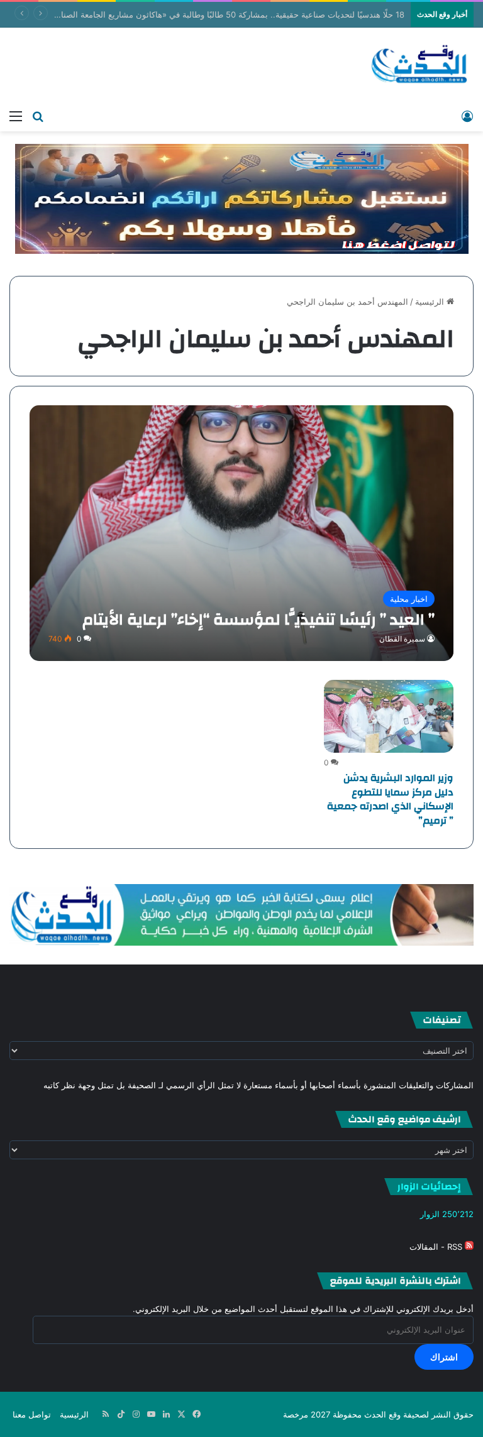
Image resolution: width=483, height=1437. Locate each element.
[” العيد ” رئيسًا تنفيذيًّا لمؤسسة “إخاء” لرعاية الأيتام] (242, 533)
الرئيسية (431, 302)
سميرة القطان (402, 638)
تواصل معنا (32, 1414)
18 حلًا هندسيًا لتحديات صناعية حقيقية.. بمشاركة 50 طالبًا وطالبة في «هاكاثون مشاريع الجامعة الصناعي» (224, 14)
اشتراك (444, 1357)
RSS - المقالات (437, 1247)
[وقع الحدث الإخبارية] (420, 65)
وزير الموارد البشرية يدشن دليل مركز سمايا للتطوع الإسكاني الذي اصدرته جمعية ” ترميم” (390, 798)
